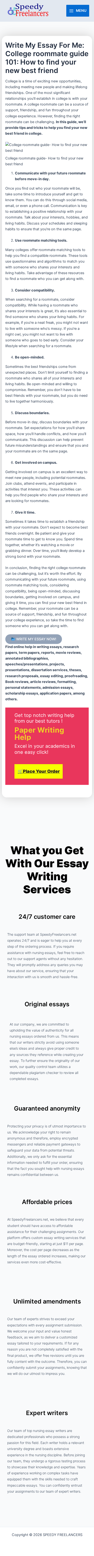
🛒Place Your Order (39, 771)
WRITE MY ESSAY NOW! (35, 639)
